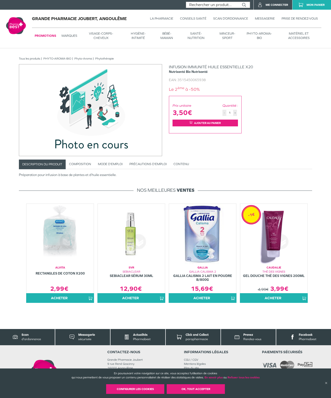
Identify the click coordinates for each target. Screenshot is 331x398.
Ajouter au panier (207, 123)
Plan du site (191, 368)
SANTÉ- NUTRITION (196, 36)
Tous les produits (29, 58)
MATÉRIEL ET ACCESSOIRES (299, 36)
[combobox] (212, 4)
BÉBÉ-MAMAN (166, 36)
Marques (69, 36)
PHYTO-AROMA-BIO (259, 36)
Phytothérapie (104, 58)
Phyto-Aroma (83, 58)
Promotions (45, 36)
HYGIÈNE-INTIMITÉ (138, 36)
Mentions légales (195, 364)
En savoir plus (214, 377)
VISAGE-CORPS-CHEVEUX (101, 36)
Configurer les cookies (135, 389)
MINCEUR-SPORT (227, 36)
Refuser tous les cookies (244, 377)
